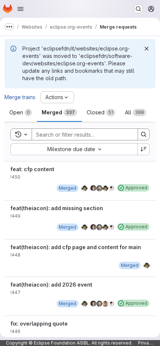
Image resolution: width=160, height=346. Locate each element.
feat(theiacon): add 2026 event (51, 284)
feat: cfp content (32, 169)
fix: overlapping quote (39, 323)
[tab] (20, 112)
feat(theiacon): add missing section (56, 208)
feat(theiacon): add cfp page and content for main (75, 247)
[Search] (144, 134)
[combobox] (73, 149)
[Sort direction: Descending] (144, 149)
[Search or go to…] (138, 8)
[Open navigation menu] (20, 9)
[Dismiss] (146, 48)
